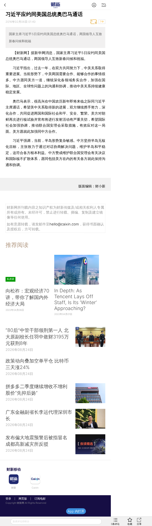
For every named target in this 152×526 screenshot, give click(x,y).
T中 (102, 21)
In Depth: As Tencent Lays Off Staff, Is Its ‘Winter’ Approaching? (75, 299)
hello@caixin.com (64, 224)
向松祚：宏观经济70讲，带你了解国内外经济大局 (27, 297)
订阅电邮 (39, 498)
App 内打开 (76, 511)
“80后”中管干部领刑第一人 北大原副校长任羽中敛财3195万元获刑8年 (37, 336)
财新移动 (14, 469)
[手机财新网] (55, 5)
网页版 (23, 498)
